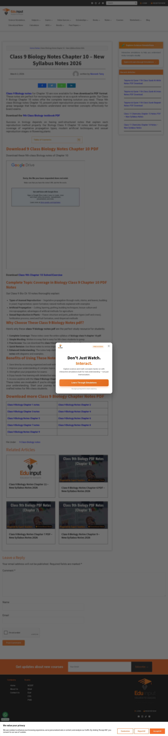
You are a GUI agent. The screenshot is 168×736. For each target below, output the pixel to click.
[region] (84, 729)
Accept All (157, 731)
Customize (125, 731)
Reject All (141, 731)
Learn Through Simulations (84, 383)
